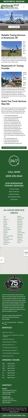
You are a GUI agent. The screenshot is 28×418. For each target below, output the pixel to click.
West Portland (20, 218)
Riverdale (19, 239)
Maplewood (20, 237)
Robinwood (20, 223)
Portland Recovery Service (10, 347)
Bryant (5, 221)
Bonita (5, 226)
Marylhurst (19, 219)
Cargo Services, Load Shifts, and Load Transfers (13, 335)
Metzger (19, 216)
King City (5, 244)
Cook (4, 216)
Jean (4, 218)
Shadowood (6, 227)
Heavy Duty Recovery (14, 191)
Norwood (5, 232)
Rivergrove (5, 219)
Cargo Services (14, 199)
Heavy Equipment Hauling (14, 197)
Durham (5, 223)
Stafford (5, 231)
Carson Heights (21, 232)
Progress (19, 231)
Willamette (19, 234)
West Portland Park (8, 239)
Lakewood (5, 240)
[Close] (2, 259)
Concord (19, 229)
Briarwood (19, 221)
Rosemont (19, 227)
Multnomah (20, 240)
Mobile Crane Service (14, 194)
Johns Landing (7, 229)
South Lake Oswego (8, 236)
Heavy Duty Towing (14, 189)
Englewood (6, 237)
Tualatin (5, 224)
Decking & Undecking (8, 339)
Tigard (5, 234)
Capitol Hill (19, 236)
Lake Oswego (6, 242)
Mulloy (19, 242)
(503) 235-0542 (14, 176)
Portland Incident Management (11, 353)
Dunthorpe (19, 224)
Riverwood (19, 226)
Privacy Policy (8, 317)
